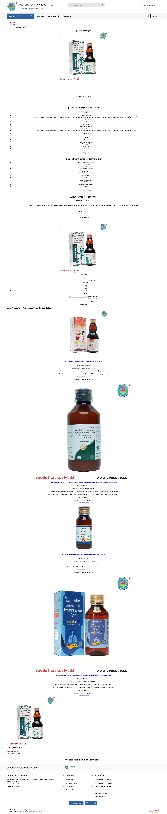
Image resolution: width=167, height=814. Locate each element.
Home (14, 22)
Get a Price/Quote (83, 382)
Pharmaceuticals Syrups (19, 26)
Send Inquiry (78, 803)
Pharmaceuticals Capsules (104, 790)
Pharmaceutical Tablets (103, 786)
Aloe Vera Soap (100, 797)
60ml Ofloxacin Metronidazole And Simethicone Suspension (83, 554)
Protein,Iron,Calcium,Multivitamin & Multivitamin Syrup (83, 361)
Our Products (14, 16)
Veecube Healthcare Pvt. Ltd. (36, 6)
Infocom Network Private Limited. (33, 811)
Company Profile (54, 16)
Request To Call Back (13, 753)
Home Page (40, 16)
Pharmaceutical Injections (103, 783)
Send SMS (92, 803)
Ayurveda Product (101, 793)
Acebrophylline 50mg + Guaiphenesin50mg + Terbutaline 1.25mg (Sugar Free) (83, 675)
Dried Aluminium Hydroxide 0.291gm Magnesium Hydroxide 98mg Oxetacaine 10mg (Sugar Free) (84, 482)
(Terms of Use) (39, 810)
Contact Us (67, 16)
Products (14, 24)
